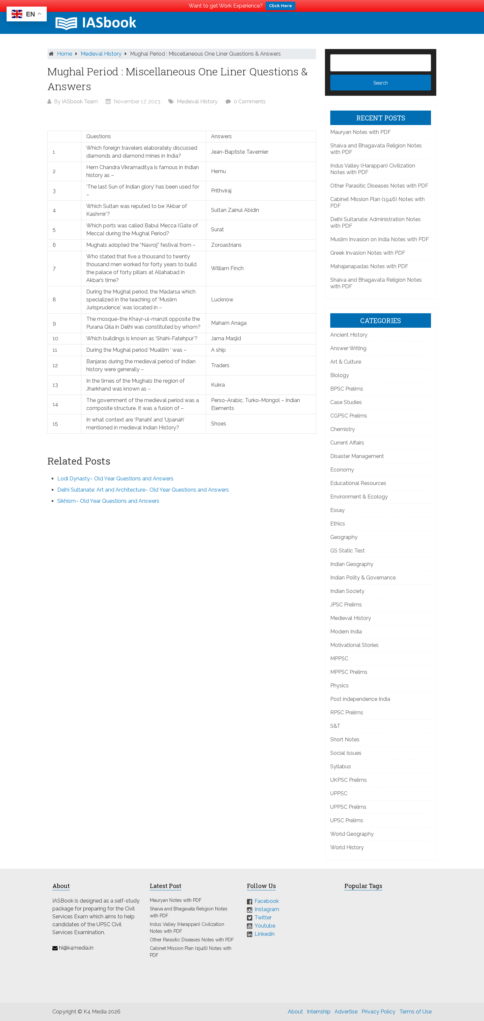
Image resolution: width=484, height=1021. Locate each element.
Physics (339, 685)
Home (64, 54)
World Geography (352, 834)
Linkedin (265, 934)
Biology (339, 375)
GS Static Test (347, 551)
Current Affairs (347, 443)
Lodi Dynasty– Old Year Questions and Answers (115, 478)
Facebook (267, 901)
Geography (344, 537)
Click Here (280, 5)
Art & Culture (345, 362)
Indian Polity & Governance (363, 577)
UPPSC (338, 793)
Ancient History (348, 335)
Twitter (263, 917)
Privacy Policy (378, 1011)
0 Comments (250, 101)
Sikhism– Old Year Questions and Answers (108, 501)
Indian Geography (351, 564)
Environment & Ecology (359, 497)
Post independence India (360, 699)
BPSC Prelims (346, 389)
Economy (342, 470)
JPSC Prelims (346, 604)
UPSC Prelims (346, 820)
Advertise (346, 1011)
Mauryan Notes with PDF (360, 132)
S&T (335, 726)
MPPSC (339, 658)
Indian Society (347, 591)
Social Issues (346, 753)
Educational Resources (358, 483)
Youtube (265, 926)
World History (347, 847)
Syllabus (340, 766)
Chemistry (342, 429)
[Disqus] (181, 598)
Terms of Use (415, 1011)
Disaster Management (357, 456)
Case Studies (346, 402)
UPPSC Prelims (348, 807)
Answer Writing (348, 348)
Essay (337, 510)
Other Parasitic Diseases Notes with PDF (379, 186)
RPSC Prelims (346, 712)
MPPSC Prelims (348, 672)
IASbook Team (80, 101)
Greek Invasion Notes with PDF (367, 253)
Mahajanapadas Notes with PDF (369, 266)
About (295, 1011)
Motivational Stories (354, 645)
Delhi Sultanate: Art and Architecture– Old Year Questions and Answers (143, 490)
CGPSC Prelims (348, 416)
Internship (319, 1011)
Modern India (346, 631)
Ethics (337, 524)
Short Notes (345, 739)
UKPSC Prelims (348, 780)
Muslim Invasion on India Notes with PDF (379, 239)
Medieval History (101, 54)
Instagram (267, 909)
